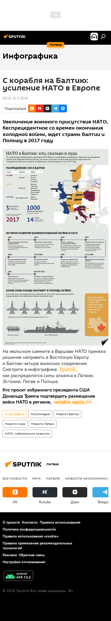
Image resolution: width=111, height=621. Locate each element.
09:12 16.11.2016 (15, 98)
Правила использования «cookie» (31, 536)
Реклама (10, 555)
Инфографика (15, 414)
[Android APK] (18, 576)
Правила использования (60, 522)
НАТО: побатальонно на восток (27, 433)
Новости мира (15, 424)
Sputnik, (68, 369)
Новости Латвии (42, 424)
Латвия (53, 478)
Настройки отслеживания (24, 562)
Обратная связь (32, 555)
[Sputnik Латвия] (15, 38)
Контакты (30, 522)
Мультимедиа (40, 414)
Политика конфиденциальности (29, 529)
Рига (36, 478)
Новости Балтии (67, 414)
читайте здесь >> (72, 402)
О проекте (11, 522)
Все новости (15, 478)
